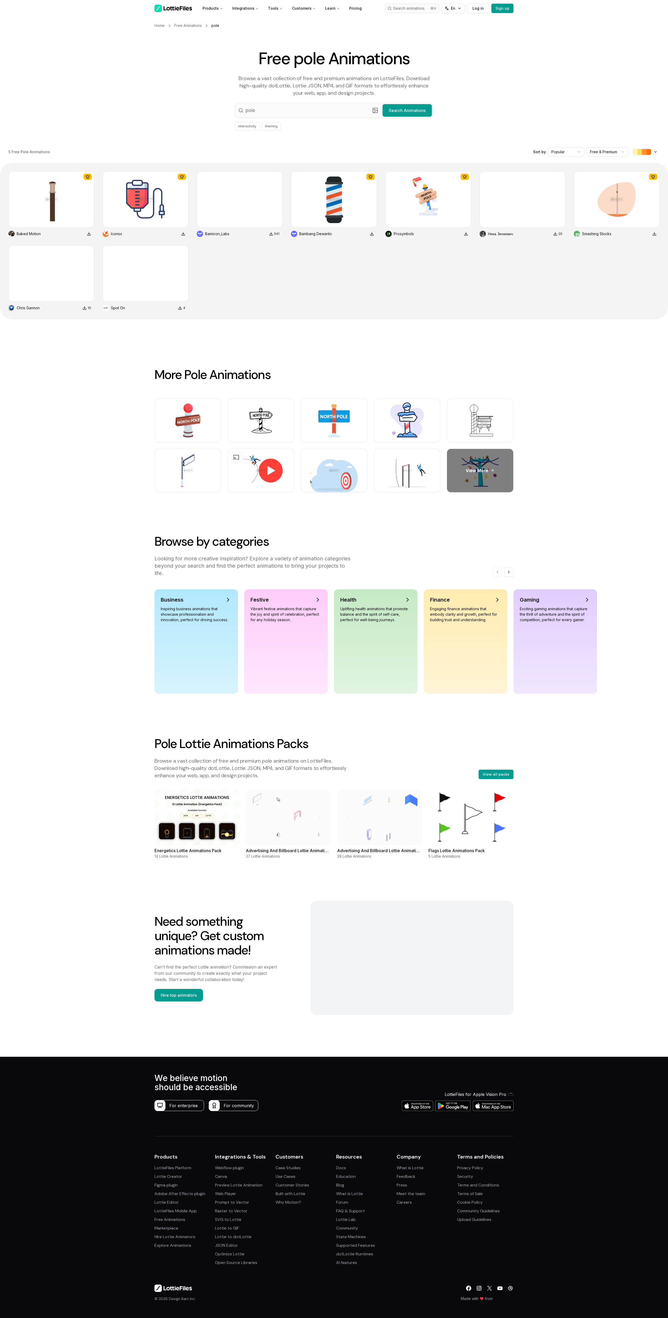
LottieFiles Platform (172, 1168)
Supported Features (355, 1245)
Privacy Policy (470, 1168)
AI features (346, 1262)
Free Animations (169, 1219)
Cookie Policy (470, 1202)
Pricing (355, 8)
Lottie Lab (346, 1219)
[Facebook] (469, 1288)
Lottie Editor (166, 1202)
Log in (478, 8)
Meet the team (411, 1193)
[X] (489, 1288)
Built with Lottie (290, 1193)
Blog (340, 1185)
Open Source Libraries (236, 1262)
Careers (404, 1202)
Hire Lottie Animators (174, 1236)
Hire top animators (179, 995)
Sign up (502, 8)
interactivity (247, 126)
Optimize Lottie (229, 1254)
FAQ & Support (350, 1211)
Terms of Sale (470, 1193)
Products (210, 8)
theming (271, 126)
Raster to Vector (231, 1211)
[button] (334, 110)
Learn (330, 8)
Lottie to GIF (227, 1228)
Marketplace (166, 1228)
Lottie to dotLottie (233, 1236)
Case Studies (288, 1168)
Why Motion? (288, 1202)
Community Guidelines (478, 1211)
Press (402, 1185)
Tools (273, 8)
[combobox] (566, 152)
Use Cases (285, 1176)
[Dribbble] (510, 1288)
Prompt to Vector (232, 1202)
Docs (341, 1168)
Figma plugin (166, 1185)
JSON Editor (226, 1245)
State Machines (351, 1236)
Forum (342, 1202)
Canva (221, 1176)
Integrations (243, 8)
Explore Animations (172, 1245)
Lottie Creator (168, 1176)
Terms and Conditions (478, 1185)
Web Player (225, 1193)
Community (347, 1228)
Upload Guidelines (474, 1219)
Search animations (409, 8)
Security (465, 1176)
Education (346, 1176)
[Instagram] (479, 1288)
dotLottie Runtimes (354, 1254)
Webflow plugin (229, 1168)
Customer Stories (292, 1185)
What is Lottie (349, 1193)
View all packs (496, 774)
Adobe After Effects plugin (179, 1193)
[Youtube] (500, 1288)
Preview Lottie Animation (239, 1185)
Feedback (406, 1176)
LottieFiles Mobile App (175, 1211)
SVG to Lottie (228, 1219)
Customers (302, 8)
